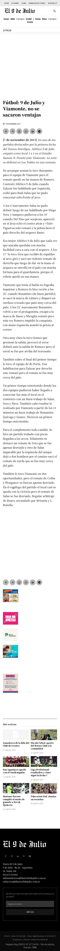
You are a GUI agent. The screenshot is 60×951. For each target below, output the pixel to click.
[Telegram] (39, 131)
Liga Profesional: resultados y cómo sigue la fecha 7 (41, 772)
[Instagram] (12, 856)
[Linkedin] (18, 856)
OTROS (7, 30)
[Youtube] (30, 856)
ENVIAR (30, 912)
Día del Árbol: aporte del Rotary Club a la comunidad (42, 745)
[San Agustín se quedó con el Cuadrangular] (16, 761)
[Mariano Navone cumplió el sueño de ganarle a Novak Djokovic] (16, 788)
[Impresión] (33, 131)
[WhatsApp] (19, 131)
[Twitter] (12, 131)
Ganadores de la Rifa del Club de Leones (16, 744)
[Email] (26, 131)
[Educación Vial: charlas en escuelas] (44, 788)
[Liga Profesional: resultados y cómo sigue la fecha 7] (44, 761)
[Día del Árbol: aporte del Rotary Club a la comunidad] (44, 734)
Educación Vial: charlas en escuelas (43, 798)
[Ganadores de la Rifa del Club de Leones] (16, 734)
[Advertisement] (30, 65)
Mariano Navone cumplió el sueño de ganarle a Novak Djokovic (14, 800)
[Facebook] (6, 131)
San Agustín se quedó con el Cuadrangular (14, 771)
